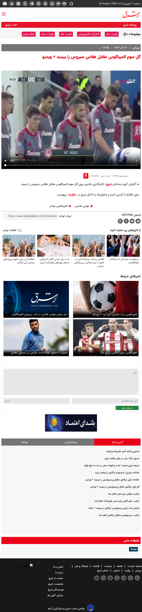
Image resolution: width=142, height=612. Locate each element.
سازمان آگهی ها (56, 595)
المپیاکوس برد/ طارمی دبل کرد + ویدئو (115, 314)
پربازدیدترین (71, 442)
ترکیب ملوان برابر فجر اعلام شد (123, 494)
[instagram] (38, 3)
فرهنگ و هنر (81, 566)
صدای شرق (103, 570)
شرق (109, 184)
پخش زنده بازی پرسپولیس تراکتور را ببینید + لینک (113, 508)
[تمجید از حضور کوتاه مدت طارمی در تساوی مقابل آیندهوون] (36, 337)
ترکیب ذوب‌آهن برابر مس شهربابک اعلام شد (116, 501)
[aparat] (18, 3)
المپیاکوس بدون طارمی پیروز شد (118, 352)
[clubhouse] (11, 3)
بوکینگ (133, 549)
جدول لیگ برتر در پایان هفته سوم (122, 458)
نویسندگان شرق (56, 590)
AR (58, 4)
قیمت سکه (47, 34)
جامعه (119, 566)
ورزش (135, 47)
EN (64, 4)
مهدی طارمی (82, 206)
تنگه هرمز (28, 34)
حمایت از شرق (56, 578)
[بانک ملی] (71, 431)
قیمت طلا (66, 34)
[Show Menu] (3, 12)
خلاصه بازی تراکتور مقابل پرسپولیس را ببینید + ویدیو (112, 480)
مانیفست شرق (56, 584)
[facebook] (126, 221)
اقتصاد (96, 566)
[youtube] (4, 3)
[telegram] (31, 3)
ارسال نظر (127, 408)
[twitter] (25, 3)
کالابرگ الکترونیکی (88, 34)
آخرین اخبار (117, 442)
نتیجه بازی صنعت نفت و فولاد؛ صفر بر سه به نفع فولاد (111, 465)
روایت (127, 570)
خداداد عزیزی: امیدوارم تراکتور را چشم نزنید (117, 472)
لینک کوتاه (64, 216)
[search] (52, 3)
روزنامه (24, 442)
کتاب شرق (11, 25)
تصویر (116, 570)
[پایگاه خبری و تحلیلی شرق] (131, 15)
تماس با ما (58, 567)
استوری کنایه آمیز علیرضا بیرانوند (122, 451)
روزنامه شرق (130, 25)
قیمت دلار (111, 34)
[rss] (45, 3)
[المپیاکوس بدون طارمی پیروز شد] (106, 337)
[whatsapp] (120, 221)
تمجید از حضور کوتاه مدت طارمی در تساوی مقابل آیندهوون (39, 352)
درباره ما (59, 572)
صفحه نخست (134, 566)
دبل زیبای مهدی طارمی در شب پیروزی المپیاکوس (40, 314)
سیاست (108, 566)
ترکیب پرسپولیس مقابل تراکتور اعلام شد (119, 515)
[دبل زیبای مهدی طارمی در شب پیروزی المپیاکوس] (36, 299)
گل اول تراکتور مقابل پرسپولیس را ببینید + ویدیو (115, 487)
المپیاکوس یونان (58, 206)
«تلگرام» (72, 195)
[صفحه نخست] (70, 3)
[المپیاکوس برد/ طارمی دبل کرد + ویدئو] (106, 299)
